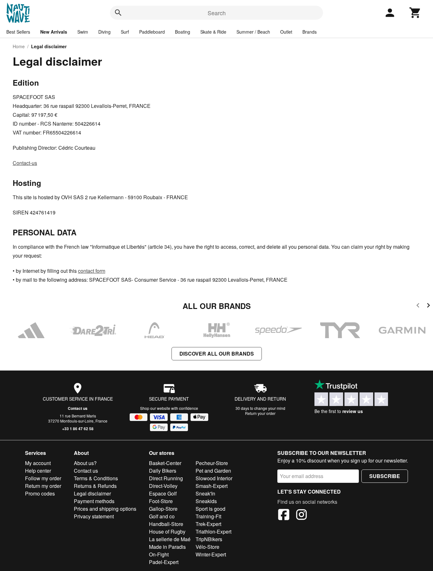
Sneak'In (205, 493)
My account (38, 463)
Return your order (260, 413)
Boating (182, 32)
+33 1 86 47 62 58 (78, 428)
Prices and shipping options (105, 508)
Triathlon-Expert (213, 531)
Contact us (77, 408)
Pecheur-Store (212, 463)
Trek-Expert (208, 524)
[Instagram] (301, 515)
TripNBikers (209, 539)
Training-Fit (208, 516)
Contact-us (25, 163)
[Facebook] (283, 515)
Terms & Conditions (96, 478)
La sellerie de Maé (170, 539)
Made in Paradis (167, 546)
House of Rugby (167, 531)
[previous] (418, 306)
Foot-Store (161, 501)
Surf (125, 32)
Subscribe (384, 476)
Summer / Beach (253, 32)
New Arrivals (53, 32)
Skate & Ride (213, 32)
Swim (82, 32)
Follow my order (43, 478)
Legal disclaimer (92, 493)
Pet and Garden (213, 470)
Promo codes (40, 493)
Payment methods (94, 501)
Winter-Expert (211, 554)
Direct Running (166, 478)
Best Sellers (18, 32)
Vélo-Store (207, 546)
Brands (309, 32)
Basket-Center (165, 463)
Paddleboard (152, 32)
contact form (91, 270)
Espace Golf (163, 493)
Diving (104, 32)
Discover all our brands (216, 353)
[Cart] (415, 12)
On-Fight (159, 554)
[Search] (118, 13)
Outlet (286, 32)
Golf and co (162, 516)
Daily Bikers (162, 470)
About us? (85, 463)
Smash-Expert (212, 485)
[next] (428, 306)
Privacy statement (94, 516)
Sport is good (210, 508)
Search (217, 13)
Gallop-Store (163, 508)
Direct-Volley (163, 485)
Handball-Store (166, 524)
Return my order (43, 485)
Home (19, 46)
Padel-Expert (163, 562)
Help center (38, 470)
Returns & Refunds (95, 485)
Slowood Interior (214, 478)
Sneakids (206, 501)
